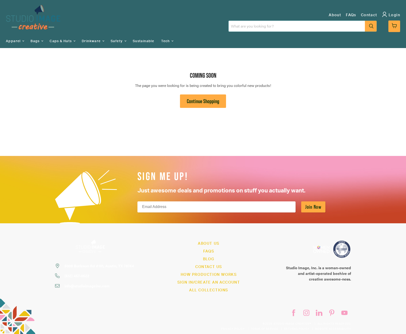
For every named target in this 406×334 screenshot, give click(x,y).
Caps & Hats (61, 41)
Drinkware (92, 41)
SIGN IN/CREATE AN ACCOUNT (208, 282)
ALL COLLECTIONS (208, 290)
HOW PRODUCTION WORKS (209, 275)
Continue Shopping (203, 101)
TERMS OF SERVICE (265, 329)
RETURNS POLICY (296, 329)
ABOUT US (208, 243)
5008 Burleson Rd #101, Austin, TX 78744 (99, 266)
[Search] (371, 26)
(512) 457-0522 (76, 275)
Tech (166, 41)
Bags (36, 41)
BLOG (208, 259)
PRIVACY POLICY (233, 329)
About (335, 15)
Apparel (14, 41)
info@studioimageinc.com (86, 286)
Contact (369, 15)
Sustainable (143, 41)
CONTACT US (208, 267)
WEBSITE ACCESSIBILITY (333, 329)
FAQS (208, 251)
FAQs (351, 15)
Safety (117, 41)
